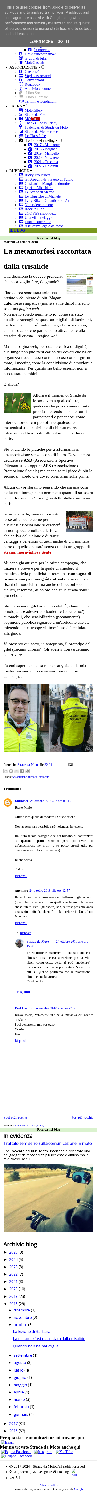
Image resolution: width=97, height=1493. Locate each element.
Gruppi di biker (36, 58)
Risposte (25, 933)
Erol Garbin (23, 1008)
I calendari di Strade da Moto (46, 127)
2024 (14, 1259)
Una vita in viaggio (39, 218)
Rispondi (21, 876)
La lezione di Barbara (31, 1331)
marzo (20, 1399)
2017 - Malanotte (47, 145)
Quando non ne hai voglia (35, 1346)
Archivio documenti (39, 89)
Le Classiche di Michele (43, 196)
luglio (19, 1370)
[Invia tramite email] (5, 771)
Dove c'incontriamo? (40, 54)
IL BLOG (17, 230)
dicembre (22, 1310)
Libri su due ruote (38, 222)
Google (79, 1489)
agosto (20, 1362)
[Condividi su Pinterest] (27, 771)
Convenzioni (34, 80)
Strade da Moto (38, 941)
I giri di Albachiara (39, 188)
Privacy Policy (48, 1485)
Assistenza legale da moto (44, 226)
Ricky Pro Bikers (37, 175)
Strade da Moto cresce (41, 132)
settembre (23, 1355)
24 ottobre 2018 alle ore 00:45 (50, 801)
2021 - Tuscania (46, 162)
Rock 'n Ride (34, 209)
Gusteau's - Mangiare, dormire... (49, 184)
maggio (21, 1384)
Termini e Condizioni (40, 101)
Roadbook (32, 84)
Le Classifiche (35, 136)
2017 (14, 1423)
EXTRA (16, 106)
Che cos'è (32, 71)
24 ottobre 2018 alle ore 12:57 (49, 890)
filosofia (32, 776)
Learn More (41, 41)
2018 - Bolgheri (46, 149)
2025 (14, 1252)
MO (32, 119)
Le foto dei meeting (40, 140)
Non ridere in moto (39, 205)
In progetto (42, 50)
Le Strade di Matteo (39, 192)
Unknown (22, 801)
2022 (14, 1274)
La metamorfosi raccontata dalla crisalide (49, 1338)
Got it (63, 41)
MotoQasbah (34, 63)
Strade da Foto (35, 115)
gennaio (21, 1414)
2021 (14, 1281)
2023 (14, 1266)
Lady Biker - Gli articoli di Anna (49, 201)
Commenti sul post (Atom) (29, 1125)
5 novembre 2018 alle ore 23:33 (55, 1008)
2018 (14, 1303)
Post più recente (15, 1117)
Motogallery (34, 110)
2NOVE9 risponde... (40, 213)
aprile (19, 1392)
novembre (23, 1317)
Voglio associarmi (38, 76)
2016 (14, 1430)
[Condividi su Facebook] (22, 771)
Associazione (19, 776)
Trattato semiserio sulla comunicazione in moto (48, 1143)
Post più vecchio (82, 1117)
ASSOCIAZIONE (23, 67)
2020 (14, 1288)
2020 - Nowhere (46, 158)
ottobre (21, 1324)
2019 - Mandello (46, 153)
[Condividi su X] (16, 771)
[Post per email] (70, 764)
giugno (20, 1377)
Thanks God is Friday (41, 123)
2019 (14, 1296)
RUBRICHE (19, 171)
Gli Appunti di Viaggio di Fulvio (49, 179)
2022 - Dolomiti (46, 166)
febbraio (22, 1406)
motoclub (44, 776)
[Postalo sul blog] (11, 771)
